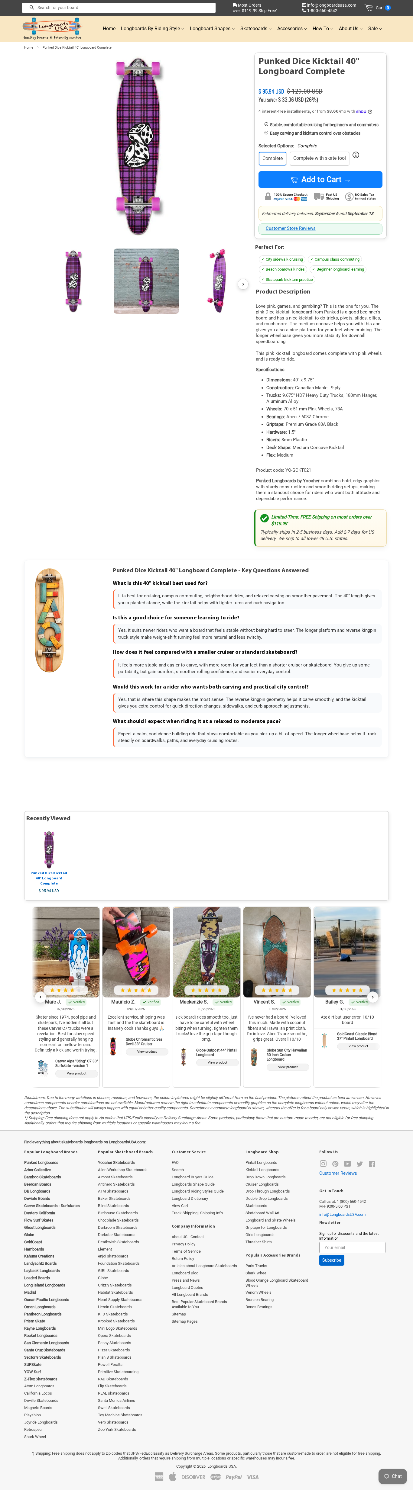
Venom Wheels (259, 1292)
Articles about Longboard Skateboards (204, 1266)
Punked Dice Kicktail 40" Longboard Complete (49, 878)
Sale (373, 28)
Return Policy (183, 1258)
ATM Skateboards (113, 1191)
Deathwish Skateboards (118, 1242)
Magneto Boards (38, 1407)
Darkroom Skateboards (118, 1227)
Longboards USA (221, 1466)
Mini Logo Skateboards (117, 1328)
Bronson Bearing (260, 1299)
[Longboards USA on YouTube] (347, 1165)
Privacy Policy (183, 1244)
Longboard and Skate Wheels (271, 1220)
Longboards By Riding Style (151, 28)
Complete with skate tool (319, 158)
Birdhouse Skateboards (118, 1213)
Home (109, 28)
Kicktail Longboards (262, 1169)
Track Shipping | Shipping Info (197, 1213)
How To (321, 28)
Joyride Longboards (41, 1422)
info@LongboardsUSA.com (342, 1214)
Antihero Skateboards (116, 1184)
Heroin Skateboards (115, 1307)
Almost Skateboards (115, 1177)
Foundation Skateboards (119, 1263)
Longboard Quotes (187, 1287)
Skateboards (254, 28)
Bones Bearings (259, 1307)
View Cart (180, 1205)
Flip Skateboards (112, 1386)
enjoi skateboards (113, 1256)
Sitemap (179, 1314)
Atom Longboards (39, 1386)
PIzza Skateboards (114, 1350)
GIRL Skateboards (113, 1270)
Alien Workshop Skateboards (123, 1169)
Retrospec (33, 1429)
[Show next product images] (243, 284)
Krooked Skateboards (116, 1321)
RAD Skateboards (113, 1379)
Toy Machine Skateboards (120, 1415)
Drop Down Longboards (266, 1177)
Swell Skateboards (114, 1407)
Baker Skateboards (114, 1198)
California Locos (38, 1393)
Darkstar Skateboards (116, 1234)
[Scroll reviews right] (373, 997)
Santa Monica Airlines (116, 1400)
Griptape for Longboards (266, 1227)
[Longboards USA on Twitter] (359, 1165)
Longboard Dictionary (190, 1198)
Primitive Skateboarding (118, 1372)
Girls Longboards (260, 1234)
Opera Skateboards (114, 1335)
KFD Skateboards (113, 1314)
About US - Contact (188, 1237)
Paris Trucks (256, 1266)
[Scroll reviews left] (40, 997)
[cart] (369, 8)
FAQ (175, 1162)
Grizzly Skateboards (115, 1285)
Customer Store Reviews (291, 228)
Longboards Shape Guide (193, 1184)
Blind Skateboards (113, 1205)
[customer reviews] (320, 84)
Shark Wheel (35, 1436)
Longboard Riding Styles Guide (198, 1191)
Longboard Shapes (211, 28)
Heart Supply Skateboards (120, 1299)
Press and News (186, 1280)
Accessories (290, 28)
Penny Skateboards (114, 1343)
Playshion (32, 1415)
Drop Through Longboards (268, 1191)
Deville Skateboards (41, 1400)
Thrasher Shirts (259, 1242)
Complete (272, 158)
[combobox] (119, 8)
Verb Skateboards (113, 1422)
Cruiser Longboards (262, 1184)
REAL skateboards (113, 1393)
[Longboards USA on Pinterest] (335, 1165)
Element (105, 1249)
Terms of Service (186, 1251)
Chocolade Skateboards (118, 1220)
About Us (349, 28)
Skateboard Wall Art (262, 1213)
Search (178, 1169)
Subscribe (331, 1260)
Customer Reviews (338, 1173)
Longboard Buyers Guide (192, 1177)
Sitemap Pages (185, 1321)
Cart (382, 7)
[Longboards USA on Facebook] (372, 1165)
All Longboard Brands (190, 1294)
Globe (103, 1278)
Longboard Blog (185, 1273)
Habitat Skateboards (115, 1292)
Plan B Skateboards (115, 1357)
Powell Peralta (110, 1364)
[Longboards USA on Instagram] (323, 1165)
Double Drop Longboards (267, 1198)
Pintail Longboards (261, 1162)
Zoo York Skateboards (117, 1429)
